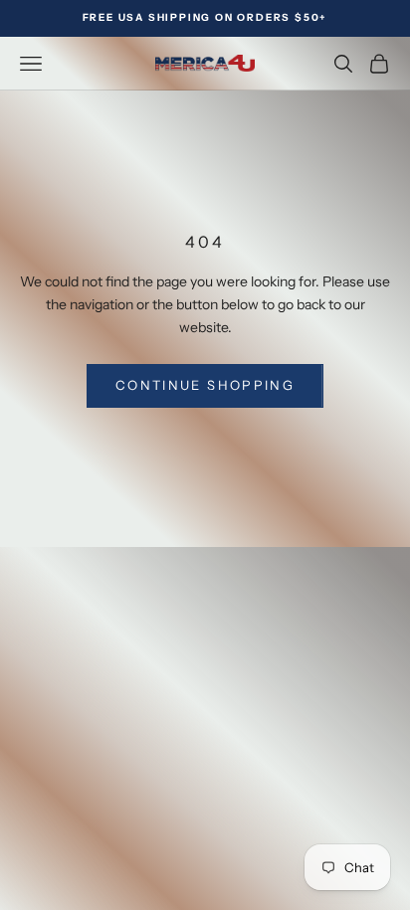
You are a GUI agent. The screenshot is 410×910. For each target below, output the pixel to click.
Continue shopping (205, 385)
